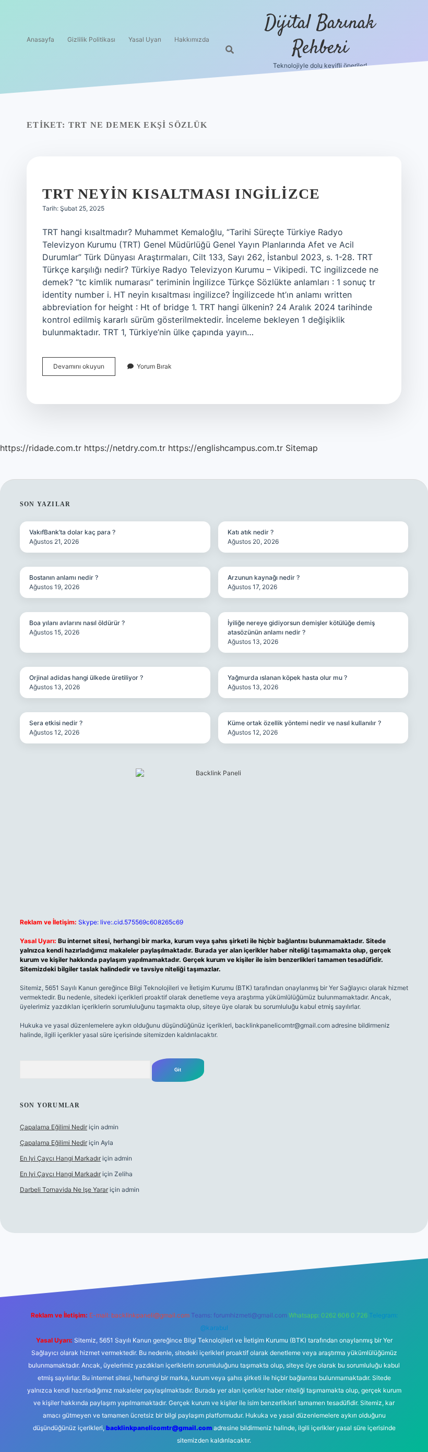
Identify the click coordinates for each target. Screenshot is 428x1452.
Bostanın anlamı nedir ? (63, 577)
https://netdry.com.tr (124, 448)
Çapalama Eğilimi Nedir (53, 1127)
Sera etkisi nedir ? (55, 723)
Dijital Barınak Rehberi (320, 35)
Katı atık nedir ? (251, 532)
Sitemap (302, 448)
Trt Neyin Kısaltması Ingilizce (181, 194)
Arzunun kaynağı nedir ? (264, 577)
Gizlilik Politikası (91, 39)
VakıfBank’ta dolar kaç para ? (72, 532)
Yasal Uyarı (144, 39)
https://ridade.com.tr (40, 448)
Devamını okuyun (84, 369)
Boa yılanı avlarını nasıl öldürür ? (77, 623)
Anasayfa (40, 39)
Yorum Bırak (154, 366)
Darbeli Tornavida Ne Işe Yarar (64, 1189)
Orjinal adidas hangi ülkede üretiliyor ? (86, 677)
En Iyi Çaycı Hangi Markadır (60, 1158)
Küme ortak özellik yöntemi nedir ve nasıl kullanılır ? (304, 723)
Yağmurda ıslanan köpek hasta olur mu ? (287, 677)
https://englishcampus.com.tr (225, 448)
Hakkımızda (191, 39)
